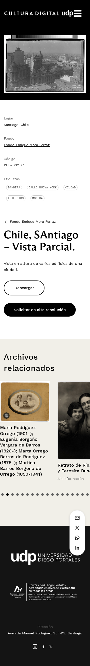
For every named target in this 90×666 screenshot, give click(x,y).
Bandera (14, 187)
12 (57, 494)
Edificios (16, 198)
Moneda (37, 198)
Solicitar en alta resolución (40, 309)
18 (87, 494)
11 (52, 494)
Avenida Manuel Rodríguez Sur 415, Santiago (45, 633)
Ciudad (70, 187)
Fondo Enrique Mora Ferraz (27, 145)
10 (47, 494)
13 (62, 494)
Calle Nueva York (43, 187)
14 (67, 494)
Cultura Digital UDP (39, 16)
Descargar (24, 287)
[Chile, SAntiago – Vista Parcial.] (45, 63)
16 (77, 494)
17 (82, 494)
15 (72, 494)
